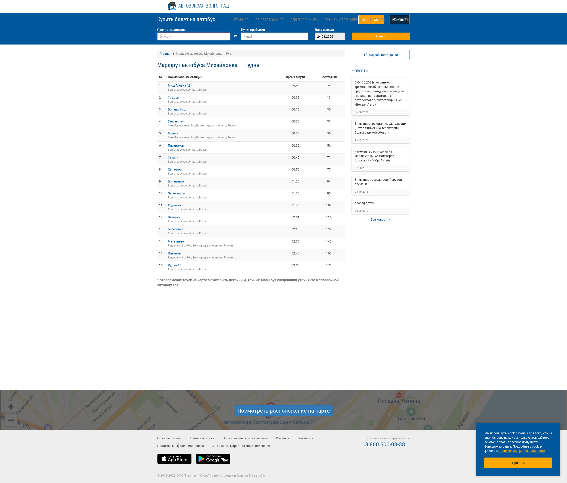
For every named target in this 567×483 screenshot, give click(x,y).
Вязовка (174, 217)
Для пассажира (304, 19)
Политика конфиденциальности (180, 446)
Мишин (173, 133)
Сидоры (174, 97)
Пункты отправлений (344, 19)
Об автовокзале (269, 19)
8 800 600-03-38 (385, 444)
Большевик (176, 181)
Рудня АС (175, 265)
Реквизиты (306, 438)
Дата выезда (324, 29)
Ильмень (174, 253)
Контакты (401, 19)
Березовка (175, 229)
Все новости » (381, 219)
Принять (518, 463)
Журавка (174, 205)
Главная (241, 19)
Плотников (176, 145)
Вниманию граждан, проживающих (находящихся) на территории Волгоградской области (380, 127)
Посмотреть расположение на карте (283, 410)
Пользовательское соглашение (245, 438)
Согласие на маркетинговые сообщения (241, 446)
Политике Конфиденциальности (521, 451)
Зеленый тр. (177, 193)
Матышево (176, 241)
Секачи (173, 157)
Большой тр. (177, 109)
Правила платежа (201, 438)
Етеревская (176, 121)
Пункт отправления (171, 29)
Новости (377, 19)
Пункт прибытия (253, 29)
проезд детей (364, 203)
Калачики (175, 169)
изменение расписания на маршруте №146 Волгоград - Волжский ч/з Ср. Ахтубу (375, 155)
